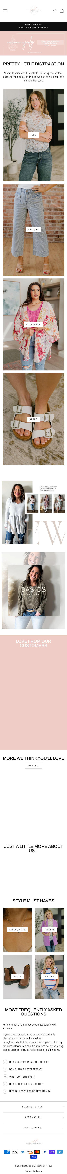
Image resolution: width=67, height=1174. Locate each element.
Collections (33, 1127)
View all (33, 765)
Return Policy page (31, 1049)
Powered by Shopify (33, 1171)
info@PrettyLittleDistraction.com (22, 1042)
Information (33, 1117)
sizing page (52, 1049)
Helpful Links (32, 1106)
